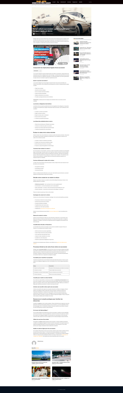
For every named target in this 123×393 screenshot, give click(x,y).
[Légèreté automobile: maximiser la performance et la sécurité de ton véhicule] (76, 43)
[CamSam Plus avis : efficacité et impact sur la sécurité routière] (76, 49)
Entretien (69, 2)
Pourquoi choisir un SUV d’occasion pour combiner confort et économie (39, 363)
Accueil (54, 2)
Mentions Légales (62, 389)
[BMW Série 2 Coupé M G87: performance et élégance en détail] (76, 78)
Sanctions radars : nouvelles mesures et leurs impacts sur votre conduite (61, 363)
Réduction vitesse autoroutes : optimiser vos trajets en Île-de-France (60, 379)
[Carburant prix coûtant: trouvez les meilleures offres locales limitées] (41, 371)
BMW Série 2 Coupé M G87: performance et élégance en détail (85, 77)
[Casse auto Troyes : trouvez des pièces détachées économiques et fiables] (76, 66)
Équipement (75, 2)
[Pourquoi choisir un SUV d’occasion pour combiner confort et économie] (41, 356)
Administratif (63, 2)
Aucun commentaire (50, 33)
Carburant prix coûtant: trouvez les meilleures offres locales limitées (41, 379)
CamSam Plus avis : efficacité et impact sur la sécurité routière (85, 48)
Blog (58, 2)
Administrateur (38, 33)
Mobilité (80, 2)
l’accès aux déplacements (54, 211)
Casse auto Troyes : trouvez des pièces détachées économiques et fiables (85, 65)
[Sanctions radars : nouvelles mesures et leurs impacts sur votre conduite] (61, 356)
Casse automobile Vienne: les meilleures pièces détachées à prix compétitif (85, 53)
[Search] (90, 2)
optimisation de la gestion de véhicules (48, 208)
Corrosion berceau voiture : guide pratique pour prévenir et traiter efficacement (85, 71)
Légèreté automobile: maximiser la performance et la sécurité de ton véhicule (85, 42)
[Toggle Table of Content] (40, 71)
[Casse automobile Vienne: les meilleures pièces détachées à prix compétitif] (76, 54)
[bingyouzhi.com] (41, 2)
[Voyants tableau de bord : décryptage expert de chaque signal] (76, 60)
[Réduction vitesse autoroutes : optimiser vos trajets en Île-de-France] (61, 371)
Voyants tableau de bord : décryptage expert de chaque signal (85, 59)
